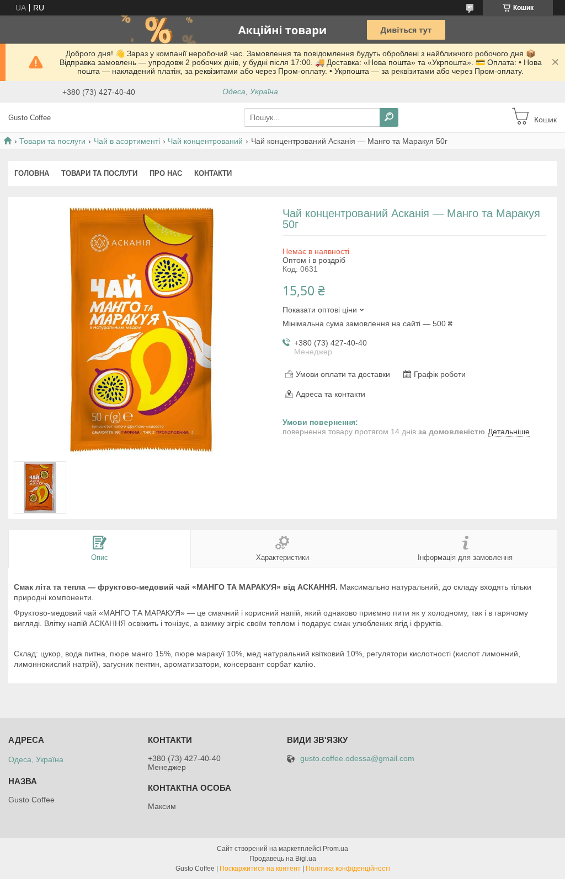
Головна (31, 173)
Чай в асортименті (127, 141)
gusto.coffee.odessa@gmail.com (357, 758)
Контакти (213, 173)
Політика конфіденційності (348, 868)
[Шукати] (389, 117)
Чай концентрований (205, 141)
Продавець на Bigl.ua (282, 858)
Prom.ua (335, 849)
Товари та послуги (52, 141)
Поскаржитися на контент (260, 868)
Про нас (166, 173)
